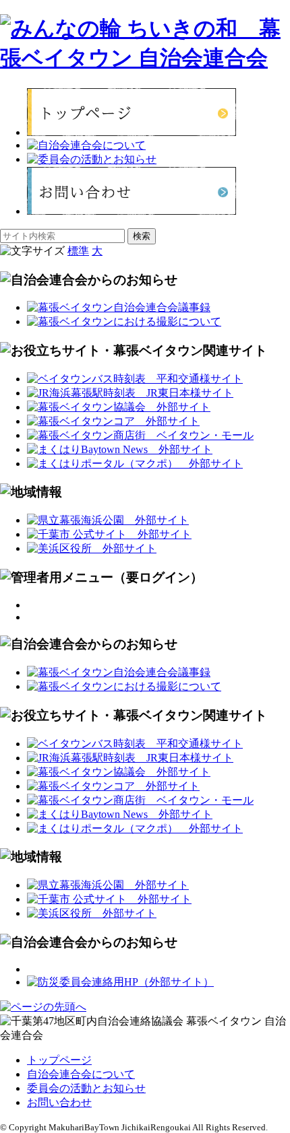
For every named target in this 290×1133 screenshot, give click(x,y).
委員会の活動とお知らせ (86, 1088)
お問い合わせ (59, 1102)
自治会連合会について (81, 1074)
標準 (78, 250)
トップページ (59, 1060)
